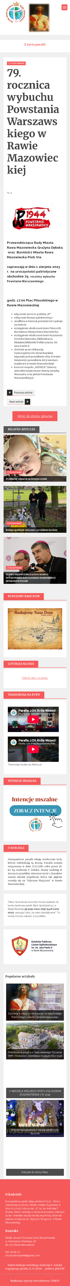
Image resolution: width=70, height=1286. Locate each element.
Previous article (23, 392)
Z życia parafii (16, 63)
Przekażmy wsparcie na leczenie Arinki (26, 479)
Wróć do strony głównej (35, 416)
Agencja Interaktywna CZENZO (41, 1280)
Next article (16, 401)
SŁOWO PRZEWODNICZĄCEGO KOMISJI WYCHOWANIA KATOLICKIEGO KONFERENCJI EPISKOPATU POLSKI (31, 577)
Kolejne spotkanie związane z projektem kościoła (31, 530)
